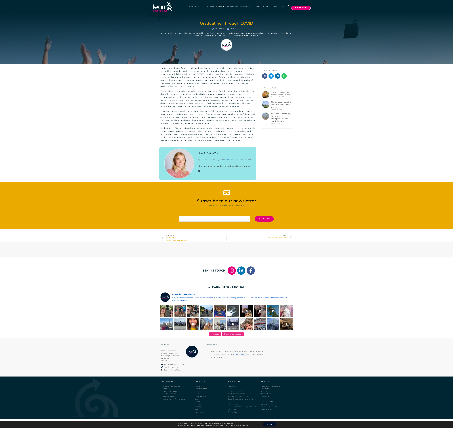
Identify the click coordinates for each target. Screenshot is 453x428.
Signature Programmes (171, 386)
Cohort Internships (169, 394)
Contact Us (265, 396)
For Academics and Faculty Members (242, 407)
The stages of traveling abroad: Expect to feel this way (281, 104)
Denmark (198, 404)
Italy (196, 399)
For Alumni (232, 409)
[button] (289, 6)
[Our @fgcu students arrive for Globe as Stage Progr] (180, 324)
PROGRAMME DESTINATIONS (239, 6)
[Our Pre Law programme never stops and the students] (246, 324)
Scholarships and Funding (238, 396)
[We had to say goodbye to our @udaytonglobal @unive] (220, 324)
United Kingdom (201, 388)
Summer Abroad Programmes (173, 399)
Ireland (197, 386)
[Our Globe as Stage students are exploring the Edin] (206, 311)
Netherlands (199, 412)
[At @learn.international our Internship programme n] (286, 324)
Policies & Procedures (269, 407)
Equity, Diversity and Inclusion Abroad (242, 399)
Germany (198, 407)
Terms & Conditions (268, 404)
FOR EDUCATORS (214, 6)
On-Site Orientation (235, 391)
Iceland (197, 401)
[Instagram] (232, 270)
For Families (232, 412)
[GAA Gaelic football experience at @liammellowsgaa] (273, 324)
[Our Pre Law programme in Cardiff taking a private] (260, 324)
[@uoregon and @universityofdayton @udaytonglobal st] (233, 324)
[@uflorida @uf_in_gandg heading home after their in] (220, 311)
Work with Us (266, 394)
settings (245, 425)
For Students (195, 6)
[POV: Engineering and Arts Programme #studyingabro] (260, 311)
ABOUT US (278, 6)
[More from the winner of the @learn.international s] (273, 311)
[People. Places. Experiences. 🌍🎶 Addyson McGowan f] (193, 324)
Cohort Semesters (168, 396)
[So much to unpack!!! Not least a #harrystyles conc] (206, 324)
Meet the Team (266, 391)
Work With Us (242, 354)
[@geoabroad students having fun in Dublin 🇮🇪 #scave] (180, 311)
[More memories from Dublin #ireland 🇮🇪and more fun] (166, 311)
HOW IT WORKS (262, 6)
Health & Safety (266, 409)
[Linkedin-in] (241, 270)
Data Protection (267, 401)
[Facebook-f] (251, 270)
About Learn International (271, 386)
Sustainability (266, 388)
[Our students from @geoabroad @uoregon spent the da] (193, 311)
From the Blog (269, 88)
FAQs (230, 388)
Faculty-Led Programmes (171, 391)
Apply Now (232, 386)
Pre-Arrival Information (236, 394)
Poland (197, 409)
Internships (166, 388)
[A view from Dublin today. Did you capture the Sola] (233, 311)
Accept (269, 424)
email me (229, 160)
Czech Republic (200, 396)
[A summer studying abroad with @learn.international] (246, 311)
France (197, 391)
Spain (197, 394)
